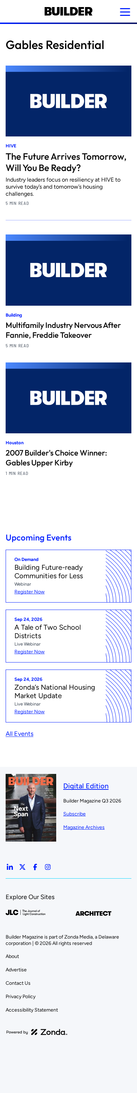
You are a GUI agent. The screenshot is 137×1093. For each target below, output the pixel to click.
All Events (19, 734)
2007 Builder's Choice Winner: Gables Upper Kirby (56, 458)
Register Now (29, 592)
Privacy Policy (20, 997)
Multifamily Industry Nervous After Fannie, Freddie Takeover (63, 330)
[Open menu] (125, 12)
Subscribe (74, 814)
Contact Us (18, 983)
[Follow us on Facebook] (35, 867)
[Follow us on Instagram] (48, 867)
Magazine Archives (84, 827)
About (12, 956)
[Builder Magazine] (68, 11)
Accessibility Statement (32, 1010)
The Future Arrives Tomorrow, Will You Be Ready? (66, 162)
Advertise (16, 970)
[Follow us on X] (22, 867)
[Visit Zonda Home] (37, 1032)
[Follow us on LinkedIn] (10, 867)
